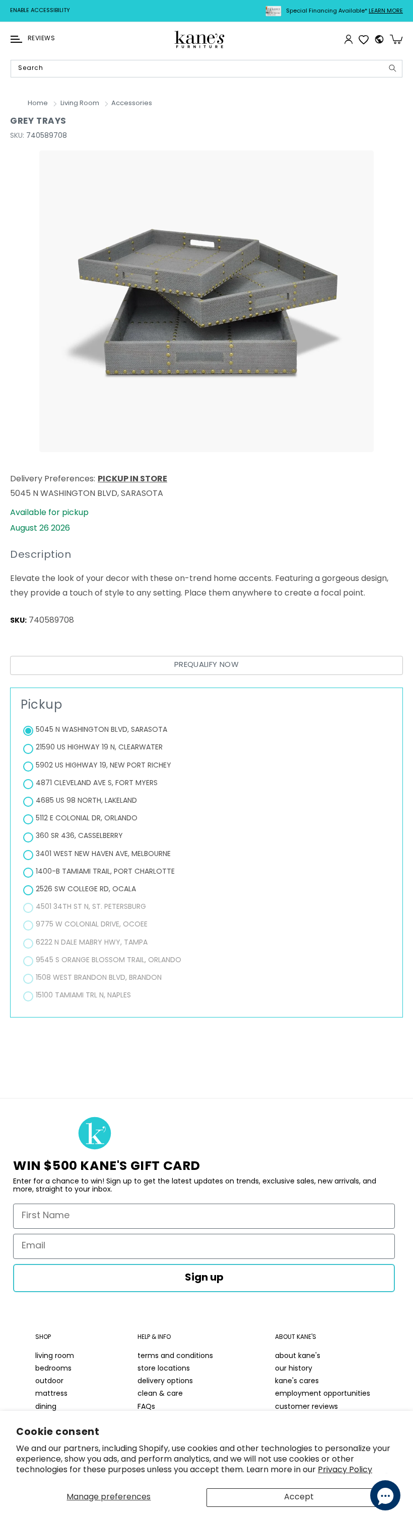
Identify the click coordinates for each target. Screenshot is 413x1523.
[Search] (392, 68)
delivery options (165, 1381)
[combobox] (206, 68)
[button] (16, 39)
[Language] (379, 39)
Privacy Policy (345, 1470)
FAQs (146, 1407)
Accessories (131, 103)
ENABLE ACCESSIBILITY (40, 11)
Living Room (79, 103)
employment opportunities (322, 1394)
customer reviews (306, 1407)
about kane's (297, 1356)
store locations (163, 1369)
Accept (299, 1497)
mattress (51, 1394)
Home (38, 103)
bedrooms (53, 1369)
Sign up (204, 1278)
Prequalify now (206, 665)
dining (45, 1407)
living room (54, 1356)
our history (293, 1369)
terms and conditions (175, 1356)
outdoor (49, 1381)
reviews (41, 39)
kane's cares (297, 1381)
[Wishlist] (363, 39)
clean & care (160, 1394)
